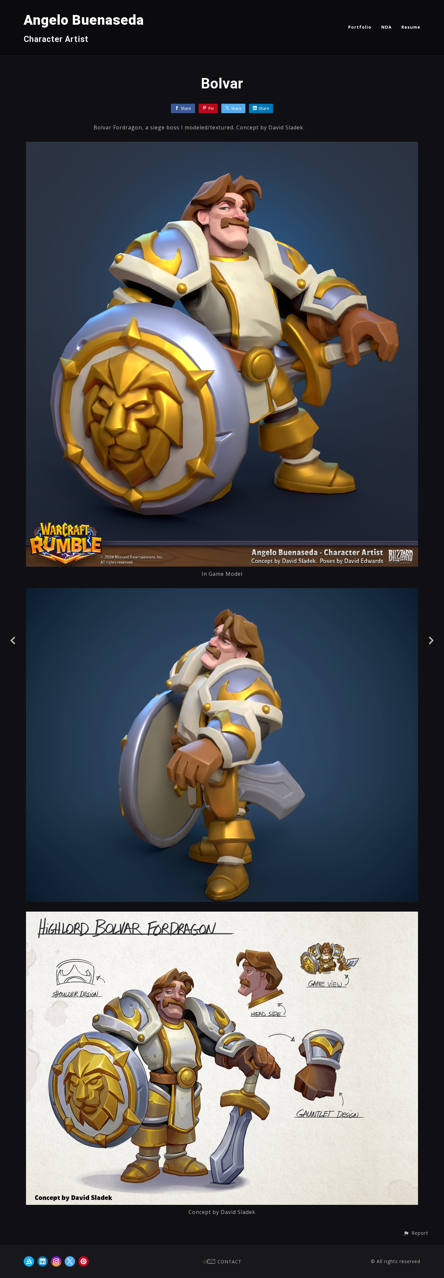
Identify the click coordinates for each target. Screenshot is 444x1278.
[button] (416, 1233)
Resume (410, 27)
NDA (386, 27)
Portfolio (360, 27)
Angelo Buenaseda (84, 20)
